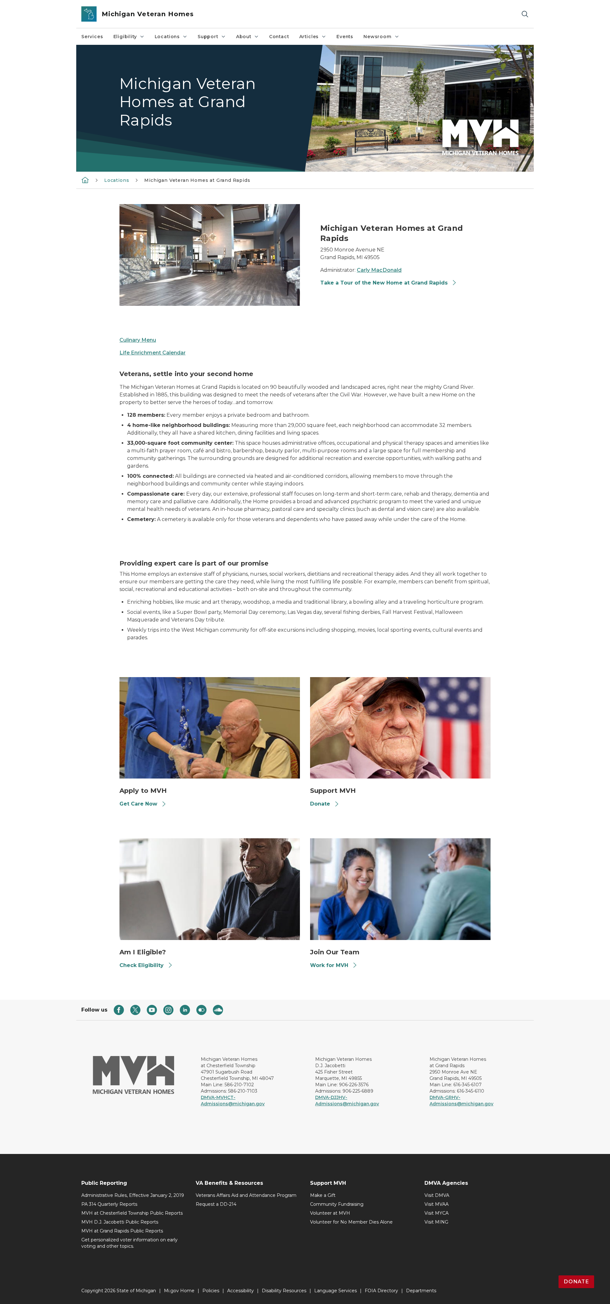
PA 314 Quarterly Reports (109, 1204)
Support (208, 36)
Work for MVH (329, 965)
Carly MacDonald (379, 270)
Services (92, 36)
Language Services (335, 1291)
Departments (421, 1291)
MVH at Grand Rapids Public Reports (122, 1231)
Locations (167, 36)
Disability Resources (284, 1291)
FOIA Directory (381, 1291)
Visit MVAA (436, 1204)
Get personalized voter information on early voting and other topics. (129, 1243)
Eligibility (125, 36)
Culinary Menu (137, 340)
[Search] (525, 14)
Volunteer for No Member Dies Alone (351, 1222)
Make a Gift (323, 1195)
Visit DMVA (436, 1195)
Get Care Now (138, 804)
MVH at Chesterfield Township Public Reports (132, 1213)
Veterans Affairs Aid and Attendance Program (246, 1195)
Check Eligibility (141, 965)
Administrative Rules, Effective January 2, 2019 (132, 1195)
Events (344, 36)
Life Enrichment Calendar (152, 353)
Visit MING (436, 1222)
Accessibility (240, 1291)
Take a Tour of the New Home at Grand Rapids (384, 283)
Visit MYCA (436, 1213)
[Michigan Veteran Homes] (85, 180)
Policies (210, 1291)
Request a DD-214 (216, 1204)
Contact (279, 36)
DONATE (576, 1282)
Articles (309, 36)
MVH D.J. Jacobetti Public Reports (119, 1222)
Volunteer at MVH (330, 1213)
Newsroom (377, 36)
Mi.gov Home (179, 1291)
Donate (320, 804)
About (243, 36)
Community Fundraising (336, 1204)
